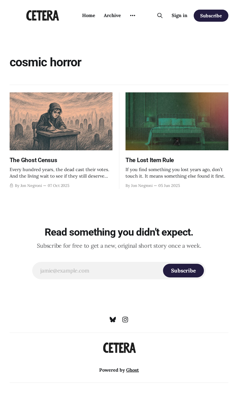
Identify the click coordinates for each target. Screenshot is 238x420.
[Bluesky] (113, 319)
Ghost (132, 370)
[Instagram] (125, 319)
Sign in (179, 15)
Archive (112, 15)
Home (88, 15)
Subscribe (211, 16)
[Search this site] (160, 15)
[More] (133, 15)
